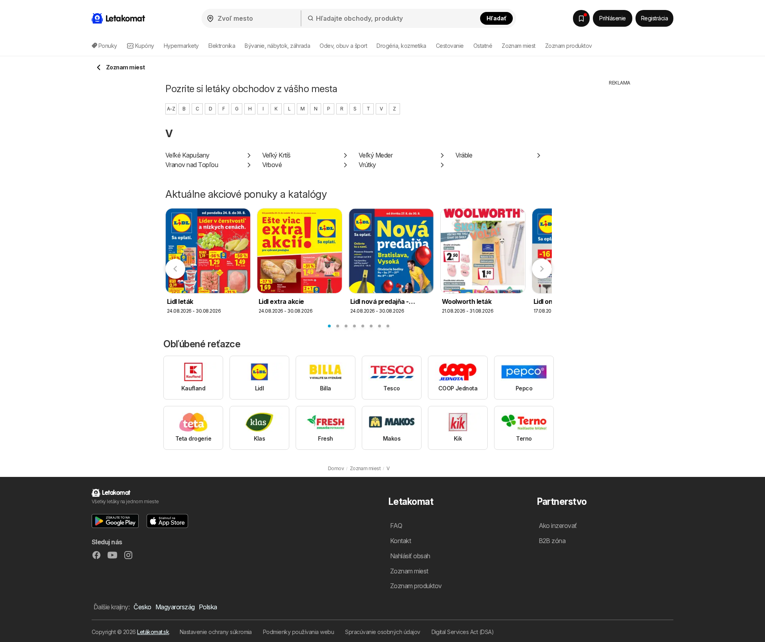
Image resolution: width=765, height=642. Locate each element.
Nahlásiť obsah (410, 556)
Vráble (464, 155)
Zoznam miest (519, 45)
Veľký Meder (375, 155)
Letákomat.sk (153, 631)
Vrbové (272, 165)
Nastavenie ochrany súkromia (216, 631)
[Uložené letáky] (581, 18)
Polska (208, 607)
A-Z (171, 109)
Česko (142, 607)
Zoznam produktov (568, 45)
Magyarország (175, 607)
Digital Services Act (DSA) (463, 631)
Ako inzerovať (558, 526)
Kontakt (400, 541)
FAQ (396, 526)
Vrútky (367, 165)
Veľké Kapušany (187, 155)
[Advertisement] (619, 206)
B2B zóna (552, 541)
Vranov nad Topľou (191, 165)
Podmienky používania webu (298, 631)
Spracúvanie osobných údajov (382, 631)
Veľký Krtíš (276, 155)
